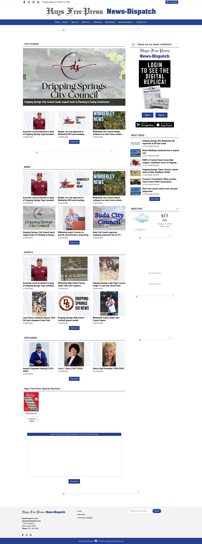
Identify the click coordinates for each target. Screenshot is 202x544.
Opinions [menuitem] (85, 22)
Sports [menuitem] (74, 22)
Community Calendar (84, 518)
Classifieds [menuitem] (109, 22)
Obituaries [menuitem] (97, 22)
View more (74, 142)
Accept (194, 540)
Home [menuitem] (57, 22)
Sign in (147, 115)
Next (123, 77)
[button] (177, 209)
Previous (24, 77)
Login (79, 511)
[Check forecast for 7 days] (140, 222)
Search (156, 511)
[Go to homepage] (101, 12)
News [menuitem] (64, 22)
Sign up (161, 115)
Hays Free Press (155, 273)
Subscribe (81, 514)
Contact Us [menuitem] (141, 22)
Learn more (184, 540)
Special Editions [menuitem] (125, 22)
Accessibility (173, 2)
